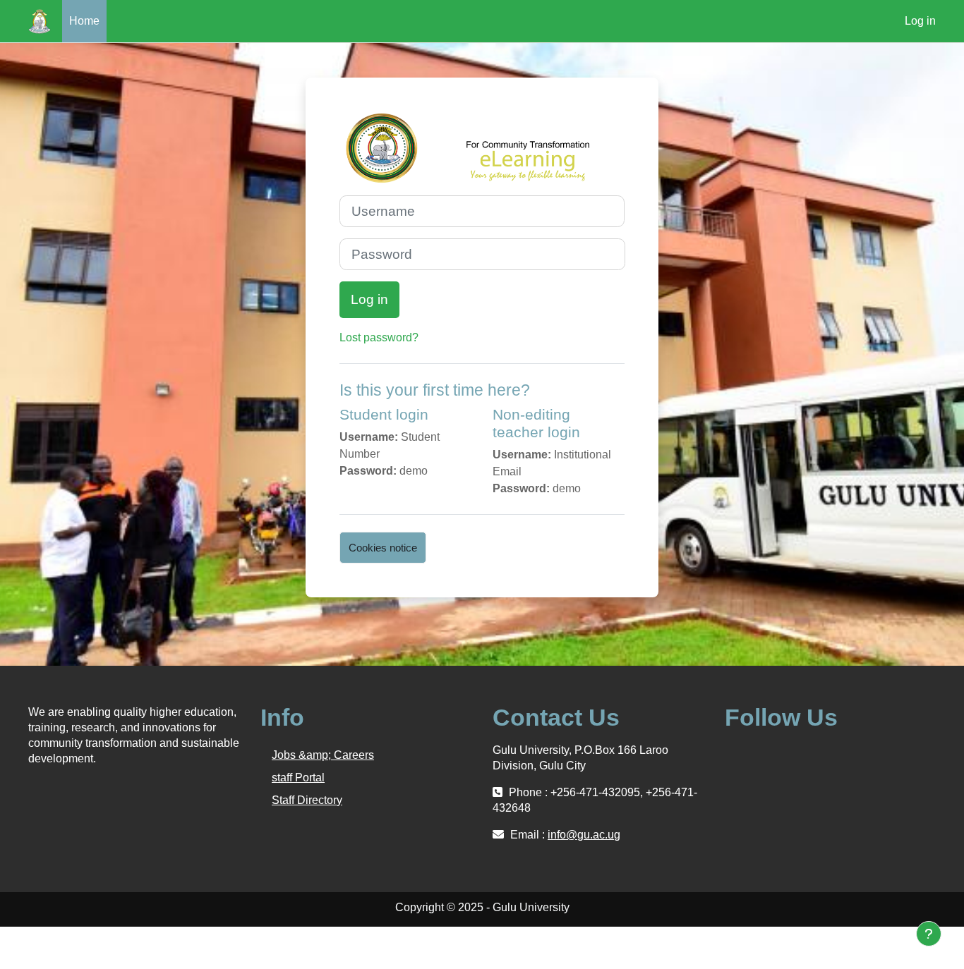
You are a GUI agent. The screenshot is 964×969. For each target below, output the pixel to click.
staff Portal (298, 778)
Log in (920, 21)
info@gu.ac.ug (584, 835)
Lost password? (378, 337)
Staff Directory (307, 800)
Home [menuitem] (84, 21)
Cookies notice (383, 548)
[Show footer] (928, 933)
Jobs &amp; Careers (323, 755)
